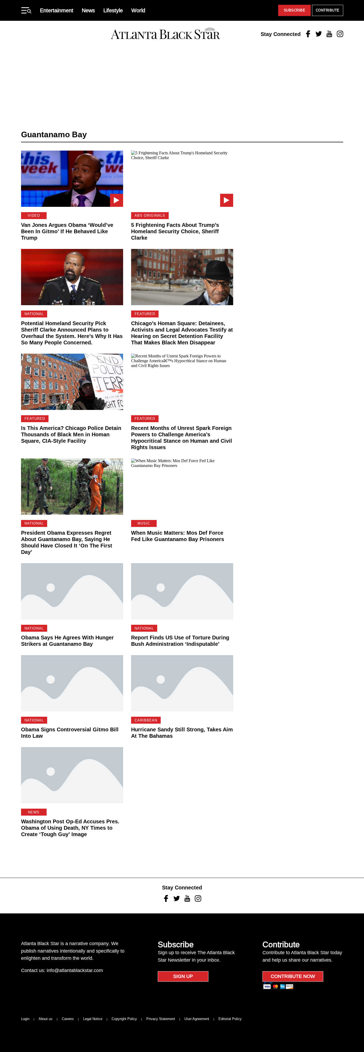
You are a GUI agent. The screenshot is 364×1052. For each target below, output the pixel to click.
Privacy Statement (160, 1019)
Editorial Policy (230, 1019)
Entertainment (56, 10)
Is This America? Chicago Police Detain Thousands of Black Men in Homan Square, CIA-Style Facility (71, 434)
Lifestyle (113, 10)
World (138, 10)
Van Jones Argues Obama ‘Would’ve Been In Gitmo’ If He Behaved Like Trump (67, 231)
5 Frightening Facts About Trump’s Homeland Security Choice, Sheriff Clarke (175, 231)
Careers (68, 1019)
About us (45, 1019)
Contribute (327, 10)
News (88, 10)
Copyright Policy (124, 1019)
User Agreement (196, 1019)
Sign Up (183, 976)
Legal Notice (92, 1019)
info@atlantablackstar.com (75, 970)
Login (25, 1019)
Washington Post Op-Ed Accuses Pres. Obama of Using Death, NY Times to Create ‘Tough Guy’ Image (70, 828)
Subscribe (294, 10)
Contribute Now (293, 976)
